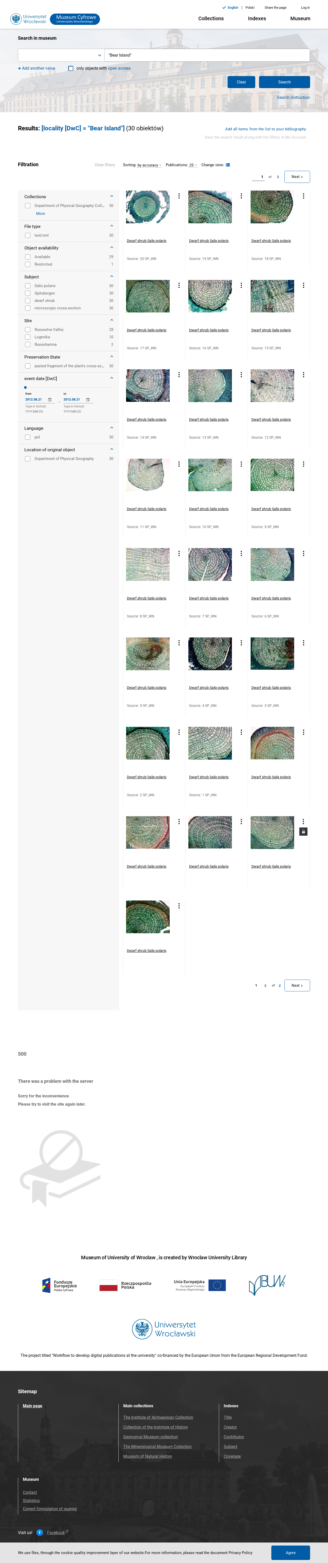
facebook (56, 1533)
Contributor (234, 1436)
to (65, 393)
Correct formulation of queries (50, 1508)
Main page (32, 1405)
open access (119, 68)
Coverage (232, 1456)
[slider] (25, 387)
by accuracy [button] (148, 165)
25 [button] (191, 165)
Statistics (31, 1500)
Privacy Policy (240, 1552)
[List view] (227, 165)
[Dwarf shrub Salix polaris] (148, 212)
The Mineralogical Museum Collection (157, 1446)
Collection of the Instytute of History (155, 1427)
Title (228, 1417)
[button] (61, 55)
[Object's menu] (179, 196)
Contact (30, 1492)
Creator (230, 1427)
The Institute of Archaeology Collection (158, 1417)
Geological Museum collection (150, 1436)
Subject (230, 1446)
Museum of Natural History (147, 1456)
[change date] (50, 400)
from (28, 393)
